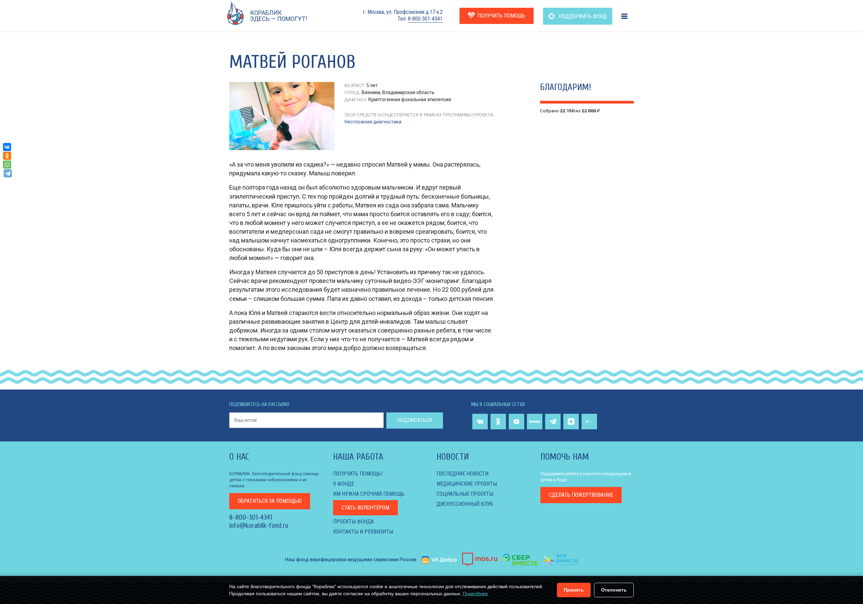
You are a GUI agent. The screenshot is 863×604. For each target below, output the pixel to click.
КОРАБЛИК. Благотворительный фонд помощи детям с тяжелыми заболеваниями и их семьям (274, 479)
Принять (574, 590)
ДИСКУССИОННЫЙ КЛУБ (465, 504)
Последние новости (462, 473)
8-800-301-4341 (425, 19)
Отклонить (614, 590)
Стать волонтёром (365, 508)
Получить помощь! (357, 473)
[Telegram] (8, 173)
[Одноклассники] (7, 156)
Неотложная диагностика (373, 121)
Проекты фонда (353, 521)
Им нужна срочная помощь (369, 494)
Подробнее (475, 593)
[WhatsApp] (7, 165)
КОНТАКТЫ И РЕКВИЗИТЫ (363, 531)
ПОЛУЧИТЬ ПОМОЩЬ (501, 15)
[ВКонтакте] (7, 147)
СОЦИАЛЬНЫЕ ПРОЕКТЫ (465, 494)
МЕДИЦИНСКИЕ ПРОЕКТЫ (467, 484)
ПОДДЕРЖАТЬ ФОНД (582, 16)
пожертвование (581, 495)
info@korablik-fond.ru (258, 525)
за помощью (270, 501)
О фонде (343, 484)
